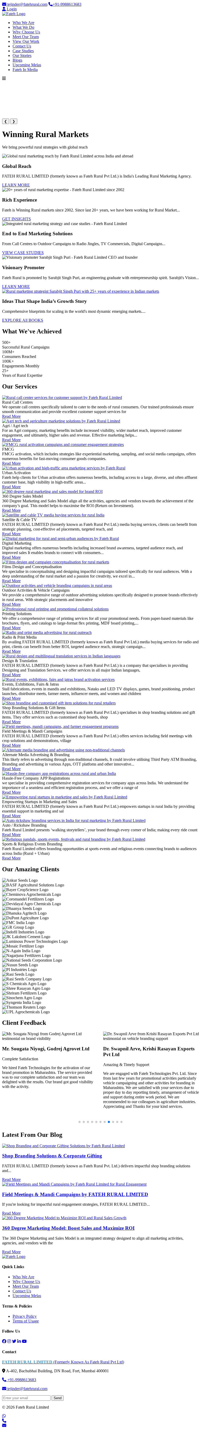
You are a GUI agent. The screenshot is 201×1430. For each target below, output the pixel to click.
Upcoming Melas (27, 65)
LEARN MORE (16, 185)
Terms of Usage (26, 1321)
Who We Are (23, 22)
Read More (11, 416)
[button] (80, 1122)
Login (11, 9)
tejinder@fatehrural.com (26, 4)
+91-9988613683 (67, 4)
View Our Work (26, 41)
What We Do (23, 27)
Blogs (17, 60)
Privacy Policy (25, 1316)
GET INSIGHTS (16, 219)
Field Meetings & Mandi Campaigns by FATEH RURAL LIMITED (75, 1194)
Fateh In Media (25, 69)
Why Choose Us (26, 32)
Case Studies (23, 51)
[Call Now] (4, 1421)
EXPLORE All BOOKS (22, 320)
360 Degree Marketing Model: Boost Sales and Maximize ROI (68, 1228)
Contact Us (22, 46)
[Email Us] (4, 1425)
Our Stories (22, 55)
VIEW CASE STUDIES (23, 252)
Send (58, 1398)
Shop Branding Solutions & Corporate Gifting (52, 1155)
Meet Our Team (26, 36)
